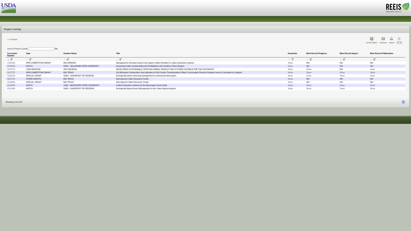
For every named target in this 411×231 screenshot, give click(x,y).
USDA (9, 8)
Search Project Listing (17, 49)
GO (56, 49)
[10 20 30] (399, 43)
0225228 (11, 76)
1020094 (11, 66)
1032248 (11, 63)
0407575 (11, 69)
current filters (371, 43)
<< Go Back (12, 39)
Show (290, 63)
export (391, 43)
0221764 (11, 79)
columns (383, 43)
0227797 (11, 72)
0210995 (11, 85)
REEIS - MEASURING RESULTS (397, 8)
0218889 (11, 82)
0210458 (11, 88)
